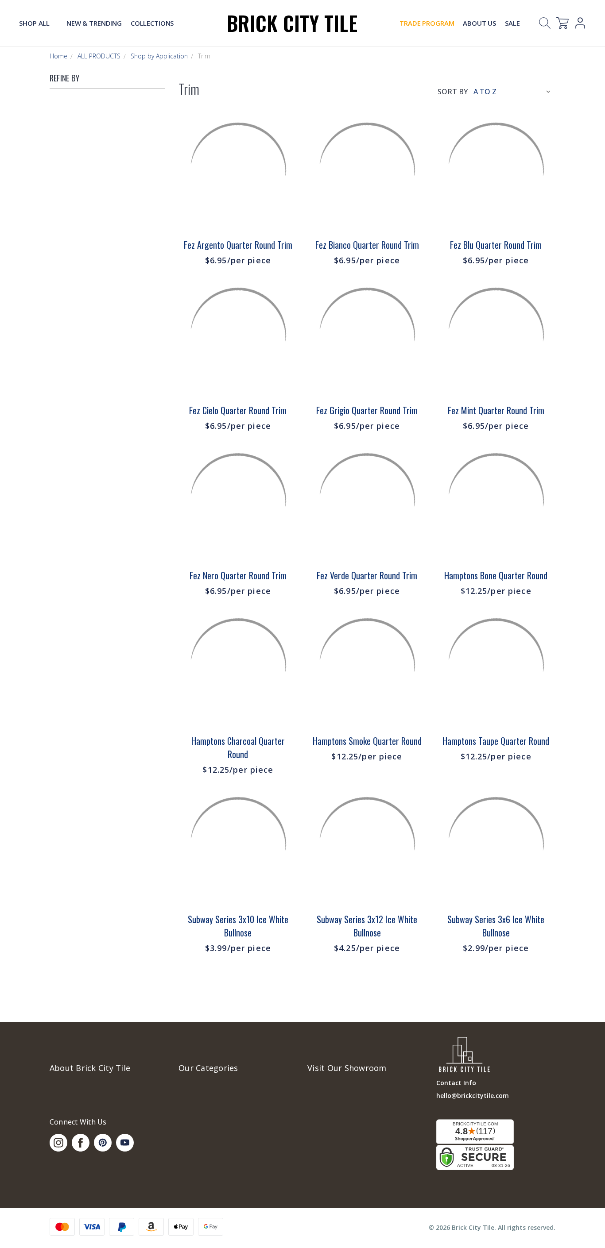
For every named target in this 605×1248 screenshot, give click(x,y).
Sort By (453, 91)
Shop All (35, 23)
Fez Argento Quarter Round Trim (238, 244)
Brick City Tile (292, 23)
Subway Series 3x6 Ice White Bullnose (495, 926)
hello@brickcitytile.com (472, 1095)
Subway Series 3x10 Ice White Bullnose (238, 926)
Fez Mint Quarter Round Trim (496, 410)
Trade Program (426, 23)
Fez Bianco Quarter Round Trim (367, 244)
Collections (152, 23)
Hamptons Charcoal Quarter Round (238, 747)
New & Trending (94, 23)
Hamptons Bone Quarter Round (495, 575)
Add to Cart (238, 212)
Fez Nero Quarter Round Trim (238, 575)
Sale (512, 23)
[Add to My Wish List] (285, 172)
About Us (479, 23)
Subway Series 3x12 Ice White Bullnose (367, 926)
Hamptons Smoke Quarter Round (367, 740)
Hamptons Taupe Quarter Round (495, 740)
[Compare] (285, 150)
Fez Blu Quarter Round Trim (496, 244)
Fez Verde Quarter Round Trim (367, 575)
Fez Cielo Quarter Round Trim (238, 410)
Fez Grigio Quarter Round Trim (367, 410)
